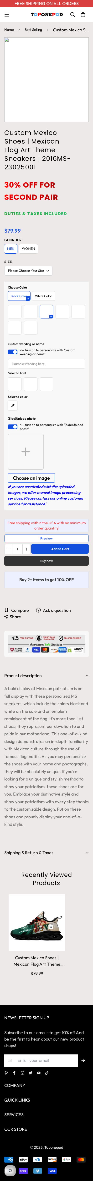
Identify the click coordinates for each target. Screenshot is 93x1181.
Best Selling (33, 29)
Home (9, 29)
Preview (46, 538)
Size (8, 262)
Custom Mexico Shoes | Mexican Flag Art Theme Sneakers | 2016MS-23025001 (37, 961)
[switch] (12, 352)
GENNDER (13, 240)
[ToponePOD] (46, 14)
